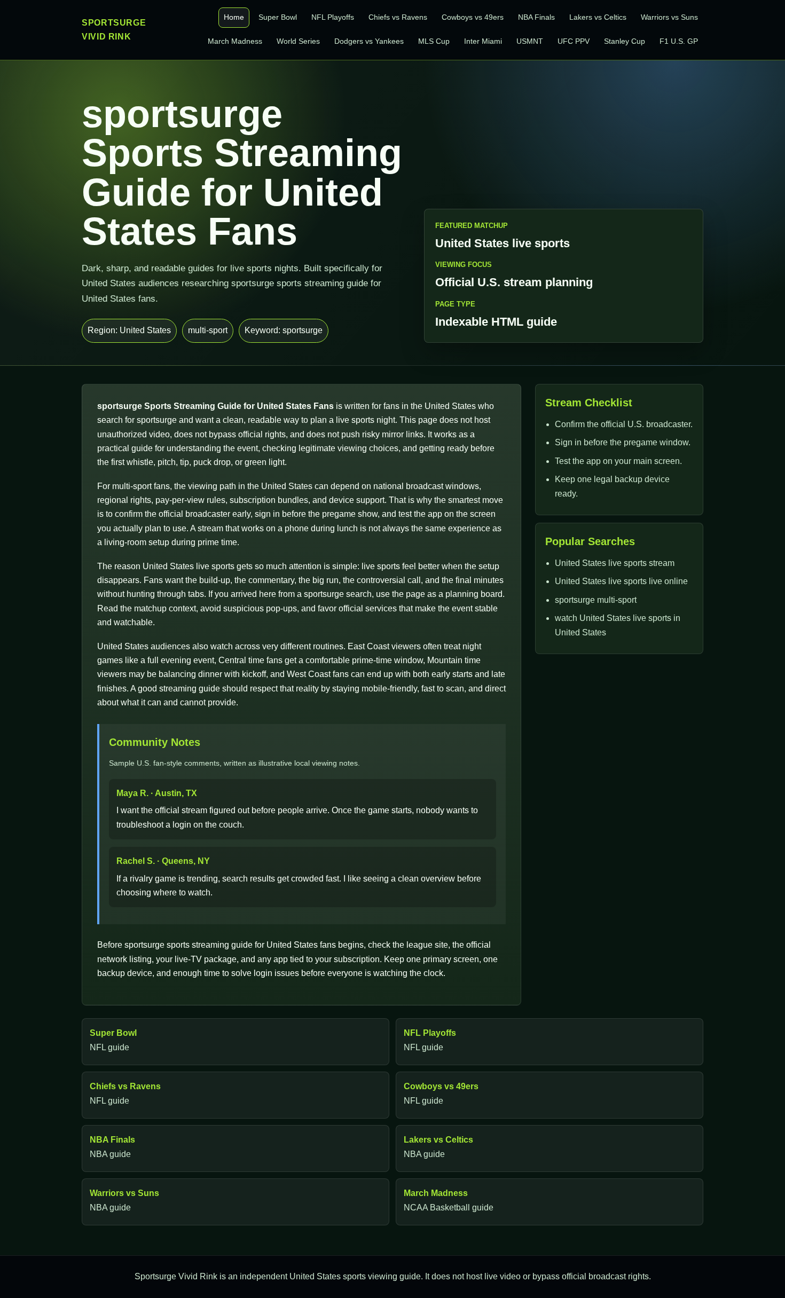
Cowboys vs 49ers (473, 17)
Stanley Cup (624, 41)
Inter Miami (483, 41)
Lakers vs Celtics (597, 17)
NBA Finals (536, 17)
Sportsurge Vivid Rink (114, 29)
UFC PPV (574, 41)
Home (234, 17)
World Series (298, 41)
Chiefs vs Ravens (397, 17)
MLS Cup (434, 41)
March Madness (235, 41)
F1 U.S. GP (679, 41)
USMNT (529, 41)
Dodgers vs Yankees (369, 41)
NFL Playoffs (332, 17)
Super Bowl (277, 17)
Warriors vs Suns (669, 17)
